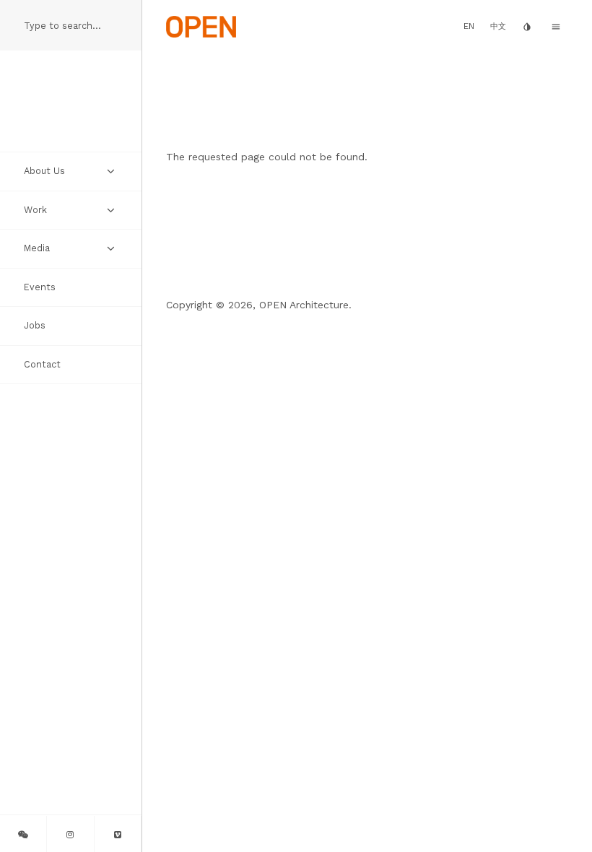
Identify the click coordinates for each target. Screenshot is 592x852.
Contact (42, 364)
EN (468, 26)
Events (40, 287)
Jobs (34, 325)
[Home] (201, 25)
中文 (498, 26)
